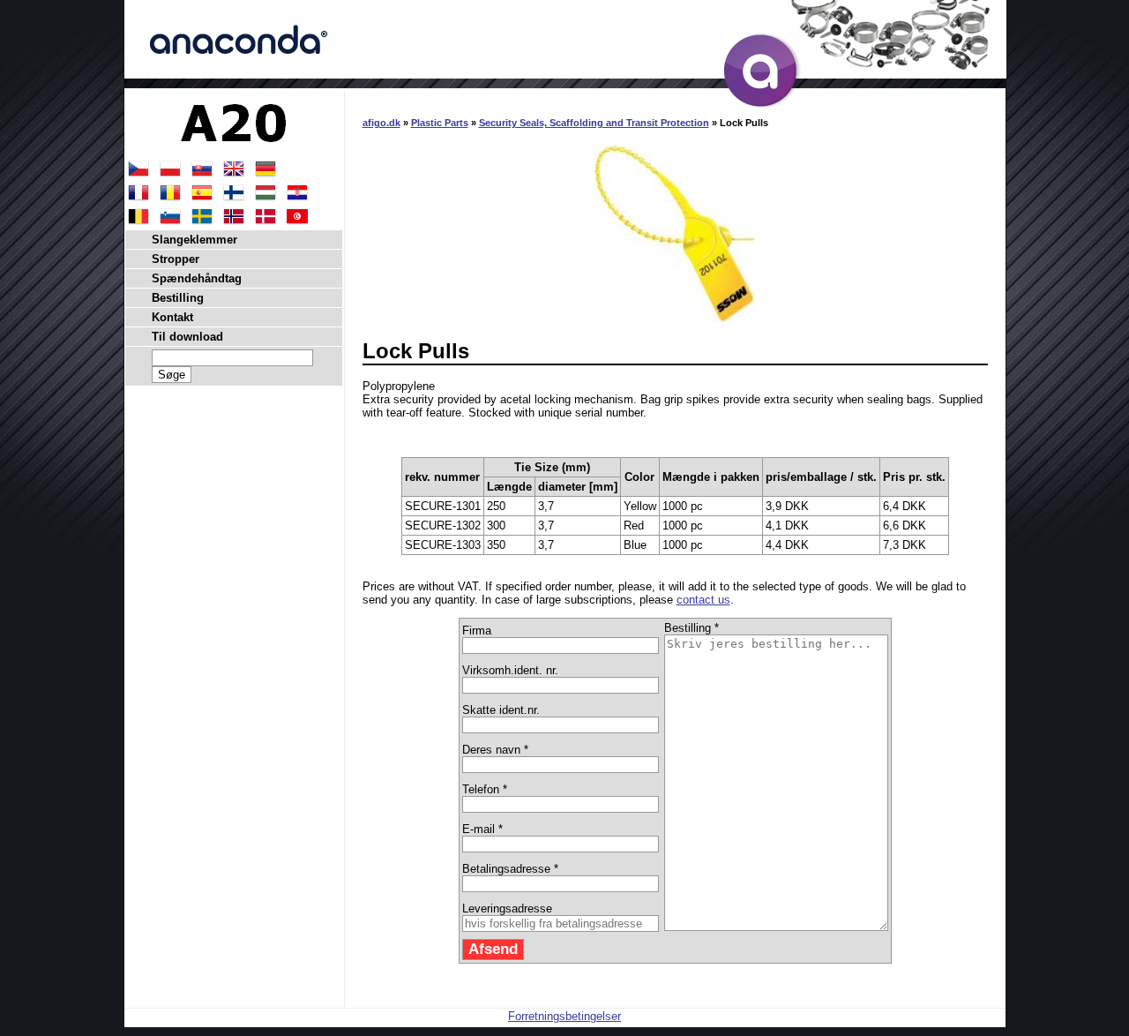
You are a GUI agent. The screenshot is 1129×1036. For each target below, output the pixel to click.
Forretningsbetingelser (564, 1016)
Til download (187, 336)
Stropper (175, 259)
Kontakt (172, 317)
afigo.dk (381, 122)
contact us (703, 599)
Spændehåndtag (197, 278)
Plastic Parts (439, 122)
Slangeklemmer (194, 239)
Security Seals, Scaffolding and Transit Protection (594, 122)
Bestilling (178, 297)
